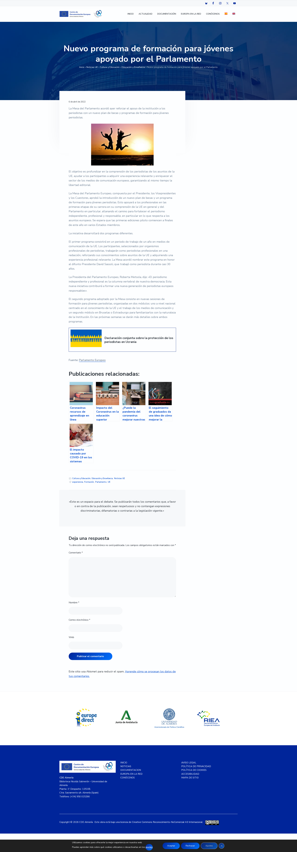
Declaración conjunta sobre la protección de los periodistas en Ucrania (138, 340)
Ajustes (209, 845)
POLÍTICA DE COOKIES (194, 770)
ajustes (149, 847)
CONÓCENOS (127, 777)
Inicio (81, 67)
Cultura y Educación (110, 67)
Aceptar (171, 845)
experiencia (77, 482)
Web (71, 637)
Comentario (76, 552)
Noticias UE (92, 67)
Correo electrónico (79, 620)
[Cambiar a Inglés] (233, 14)
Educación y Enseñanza (133, 67)
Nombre (74, 602)
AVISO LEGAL (188, 762)
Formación (89, 482)
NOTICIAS (125, 766)
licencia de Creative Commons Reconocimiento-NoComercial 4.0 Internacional (161, 822)
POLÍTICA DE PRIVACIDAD (196, 766)
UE (109, 482)
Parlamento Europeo (92, 360)
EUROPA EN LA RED (131, 773)
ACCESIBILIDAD (190, 773)
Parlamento (101, 482)
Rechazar (190, 845)
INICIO (123, 762)
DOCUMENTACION (130, 770)
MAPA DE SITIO (190, 777)
